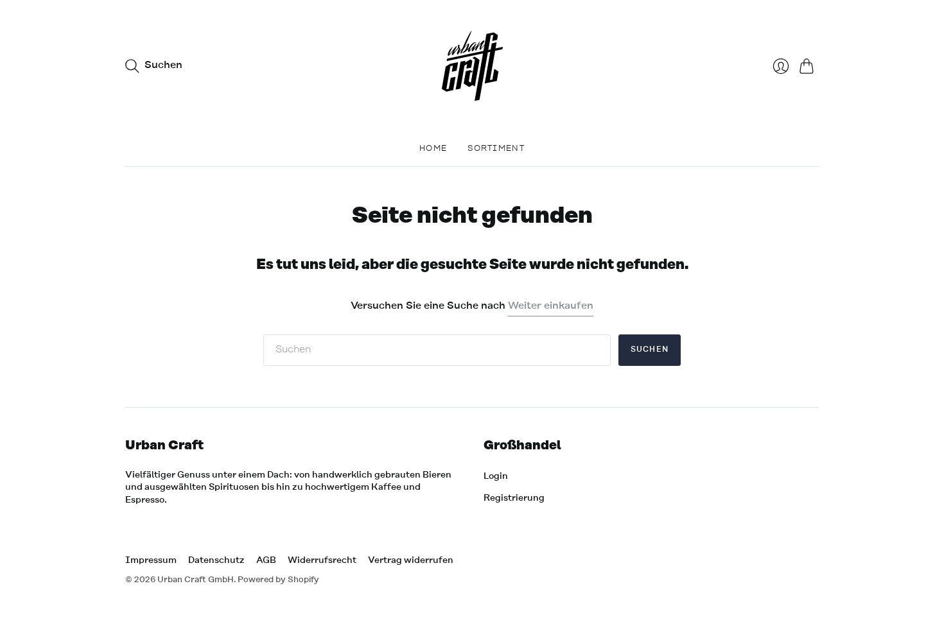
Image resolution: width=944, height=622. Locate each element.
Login (496, 476)
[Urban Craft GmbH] (472, 66)
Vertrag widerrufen (410, 560)
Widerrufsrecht (322, 560)
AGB (266, 560)
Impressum (151, 560)
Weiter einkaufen (550, 306)
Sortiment (496, 148)
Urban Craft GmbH (195, 580)
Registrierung (514, 498)
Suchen (650, 350)
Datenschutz (216, 560)
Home (433, 148)
